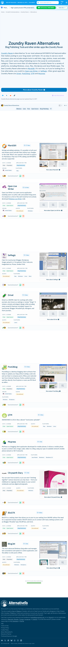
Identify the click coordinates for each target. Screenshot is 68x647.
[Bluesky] (11, 640)
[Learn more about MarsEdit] (4, 146)
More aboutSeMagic (52, 279)
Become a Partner (6, 634)
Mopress (41, 73)
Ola (13, 611)
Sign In (62, 2)
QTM (32, 73)
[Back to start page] (3, 2)
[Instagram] (18, 640)
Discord (51, 617)
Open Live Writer (31, 71)
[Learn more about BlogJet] (4, 544)
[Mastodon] (8, 640)
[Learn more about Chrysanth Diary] (4, 473)
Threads (21, 619)
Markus (19, 611)
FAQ (2, 623)
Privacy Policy (5, 628)
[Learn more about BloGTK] (4, 513)
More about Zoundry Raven (33, 90)
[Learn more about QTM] (4, 415)
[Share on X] (6, 95)
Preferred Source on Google (9, 636)
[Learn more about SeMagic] (4, 255)
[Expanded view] (59, 105)
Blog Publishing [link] (44, 109)
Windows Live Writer (15, 199)
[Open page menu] (66, 2)
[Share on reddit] (10, 95)
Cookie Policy (5, 630)
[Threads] (15, 640)
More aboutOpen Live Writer (52, 210)
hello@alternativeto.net (37, 617)
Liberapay (15, 621)
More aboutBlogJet (52, 568)
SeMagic (43, 71)
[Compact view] (61, 105)
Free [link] (28, 109)
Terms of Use (4, 626)
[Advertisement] (34, 26)
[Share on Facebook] (2, 95)
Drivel (18, 73)
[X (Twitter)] (5, 640)
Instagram (27, 619)
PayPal (22, 621)
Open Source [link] (34, 109)
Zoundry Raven (7, 53)
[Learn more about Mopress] (4, 442)
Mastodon (11, 619)
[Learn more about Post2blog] (4, 367)
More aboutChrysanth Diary (52, 497)
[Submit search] (38, 2)
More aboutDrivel (52, 319)
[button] (53, 151)
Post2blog (26, 73)
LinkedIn (34, 619)
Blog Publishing (21, 165)
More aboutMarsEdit (52, 170)
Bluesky (16, 619)
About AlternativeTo (7, 632)
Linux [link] (24, 109)
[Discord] (2, 640)
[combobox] (48, 2)
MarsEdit (31, 68)
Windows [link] (18, 109)
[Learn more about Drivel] (4, 295)
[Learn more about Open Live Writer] (4, 186)
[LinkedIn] (21, 640)
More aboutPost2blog (52, 391)
